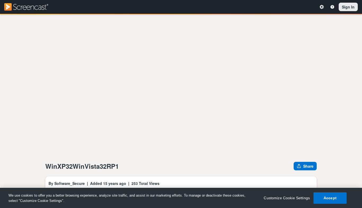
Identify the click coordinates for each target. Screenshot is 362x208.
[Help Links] (333, 7)
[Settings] (322, 7)
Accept (330, 198)
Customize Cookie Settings (287, 198)
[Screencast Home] (29, 7)
